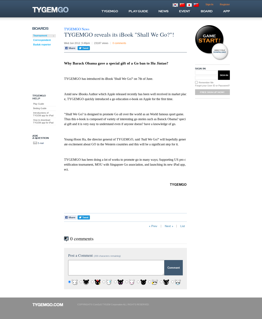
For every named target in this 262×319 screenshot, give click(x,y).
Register (225, 4)
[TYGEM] (57, 9)
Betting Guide (39, 108)
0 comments (119, 43)
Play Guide (38, 104)
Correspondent (42, 40)
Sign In (209, 4)
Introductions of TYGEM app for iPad (42, 114)
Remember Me (206, 82)
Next (168, 226)
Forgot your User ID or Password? (212, 85)
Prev (154, 226)
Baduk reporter (42, 44)
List (182, 226)
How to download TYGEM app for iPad (42, 121)
